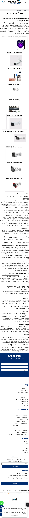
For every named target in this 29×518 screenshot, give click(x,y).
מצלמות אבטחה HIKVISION (22, 247)
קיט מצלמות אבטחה (14, 100)
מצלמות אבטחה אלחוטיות (14, 53)
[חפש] (25, 1)
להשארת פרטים (14, 483)
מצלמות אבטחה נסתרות (14, 68)
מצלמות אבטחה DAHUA (14, 115)
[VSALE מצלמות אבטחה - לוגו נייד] (14, 2)
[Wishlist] (3, 1)
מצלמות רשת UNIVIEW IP (14, 163)
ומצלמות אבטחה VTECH (9, 247)
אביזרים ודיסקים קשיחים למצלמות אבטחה (14, 37)
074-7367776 (13, 475)
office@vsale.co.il (21, 474)
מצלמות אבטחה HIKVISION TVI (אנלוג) (14, 131)
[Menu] (28, 1)
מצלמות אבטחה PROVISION (14, 178)
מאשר (14, 515)
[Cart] (1, 1)
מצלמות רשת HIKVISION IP (14, 147)
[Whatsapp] (1, 503)
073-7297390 (22, 475)
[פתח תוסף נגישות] (27, 505)
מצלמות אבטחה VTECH (14, 84)
